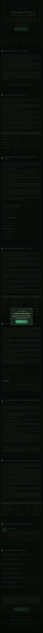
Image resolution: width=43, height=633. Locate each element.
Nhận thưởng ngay (21, 321)
